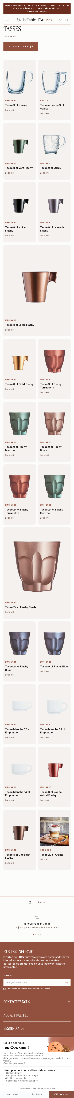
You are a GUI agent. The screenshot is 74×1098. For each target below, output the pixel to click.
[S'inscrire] (66, 982)
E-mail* (8, 975)
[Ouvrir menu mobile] (7, 19)
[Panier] (66, 19)
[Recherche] (60, 19)
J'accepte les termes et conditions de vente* (29, 988)
